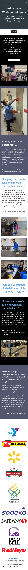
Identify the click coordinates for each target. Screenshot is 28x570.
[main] (14, 14)
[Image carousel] (14, 74)
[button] (2, 2)
